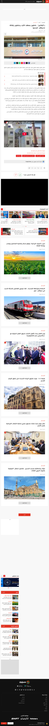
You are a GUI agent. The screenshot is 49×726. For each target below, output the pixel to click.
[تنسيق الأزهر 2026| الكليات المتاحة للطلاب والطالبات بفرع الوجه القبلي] (15, 631)
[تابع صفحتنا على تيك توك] (17, 63)
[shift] (15, 719)
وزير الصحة (19, 156)
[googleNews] (15, 690)
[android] (27, 686)
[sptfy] (19, 690)
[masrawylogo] (24, 682)
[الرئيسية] (40, 1)
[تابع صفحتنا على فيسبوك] (29, 63)
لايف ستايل (45, 703)
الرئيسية (43, 22)
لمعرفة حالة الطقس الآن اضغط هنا (38, 150)
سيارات (46, 708)
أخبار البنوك (45, 705)
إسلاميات (45, 710)
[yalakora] (33, 719)
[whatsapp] (25, 690)
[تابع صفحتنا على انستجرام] (24, 63)
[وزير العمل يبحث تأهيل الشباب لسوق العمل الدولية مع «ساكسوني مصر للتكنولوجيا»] (24, 353)
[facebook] (34, 690)
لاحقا (10, 723)
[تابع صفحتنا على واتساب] (19, 63)
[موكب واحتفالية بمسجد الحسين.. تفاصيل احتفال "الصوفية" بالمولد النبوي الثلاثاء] (24, 488)
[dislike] (16, 175)
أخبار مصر (35, 22)
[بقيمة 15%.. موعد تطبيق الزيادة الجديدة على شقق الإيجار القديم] (24, 398)
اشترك (4, 723)
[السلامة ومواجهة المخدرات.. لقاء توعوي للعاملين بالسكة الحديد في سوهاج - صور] (24, 308)
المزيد (25, 514)
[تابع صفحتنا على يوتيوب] (22, 63)
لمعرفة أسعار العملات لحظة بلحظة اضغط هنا (36, 153)
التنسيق (10, 635)
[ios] (20, 686)
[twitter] (32, 690)
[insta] (30, 690)
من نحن (23, 697)
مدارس (10, 646)
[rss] (17, 690)
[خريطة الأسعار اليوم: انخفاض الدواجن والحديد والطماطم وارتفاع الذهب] (15, 608)
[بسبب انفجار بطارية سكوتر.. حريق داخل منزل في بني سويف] (15, 620)
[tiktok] (21, 690)
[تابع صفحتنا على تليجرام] (15, 63)
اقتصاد (10, 607)
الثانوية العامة (14, 626)
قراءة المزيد (24, 278)
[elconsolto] (24, 719)
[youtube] (28, 690)
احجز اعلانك (22, 701)
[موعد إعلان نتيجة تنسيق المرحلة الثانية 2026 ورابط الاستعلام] (15, 648)
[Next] (2, 209)
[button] (47, 1)
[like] (20, 175)
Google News (28, 161)
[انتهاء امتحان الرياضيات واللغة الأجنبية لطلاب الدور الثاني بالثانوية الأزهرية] (15, 654)
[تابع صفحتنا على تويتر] (27, 63)
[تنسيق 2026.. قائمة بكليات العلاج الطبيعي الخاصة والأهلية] (15, 637)
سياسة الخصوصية (21, 703)
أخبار (39, 22)
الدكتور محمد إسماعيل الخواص (28, 156)
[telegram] (23, 690)
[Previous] (4, 209)
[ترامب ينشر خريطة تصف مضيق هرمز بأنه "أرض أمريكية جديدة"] (15, 597)
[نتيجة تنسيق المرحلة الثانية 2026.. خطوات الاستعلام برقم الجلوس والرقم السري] (15, 642)
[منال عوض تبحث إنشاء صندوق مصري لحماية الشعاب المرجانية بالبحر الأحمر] (24, 443)
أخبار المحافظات (9, 618)
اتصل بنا (23, 699)
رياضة (46, 701)
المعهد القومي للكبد (40, 156)
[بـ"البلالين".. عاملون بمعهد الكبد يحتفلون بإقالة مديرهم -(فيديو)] (41, 168)
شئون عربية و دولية (8, 595)
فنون (46, 707)
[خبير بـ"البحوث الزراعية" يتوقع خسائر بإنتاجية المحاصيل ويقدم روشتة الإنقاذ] (24, 263)
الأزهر (11, 629)
